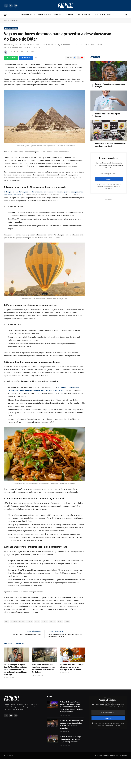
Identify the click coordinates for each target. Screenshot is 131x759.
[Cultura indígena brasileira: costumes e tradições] (108, 71)
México (37, 621)
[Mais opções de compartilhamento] (36, 58)
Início (5, 20)
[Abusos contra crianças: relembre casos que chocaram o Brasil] (108, 130)
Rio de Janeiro (44, 15)
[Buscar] (126, 14)
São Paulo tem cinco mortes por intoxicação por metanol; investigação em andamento (72, 667)
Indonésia (14, 621)
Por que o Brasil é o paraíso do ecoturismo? (27, 634)
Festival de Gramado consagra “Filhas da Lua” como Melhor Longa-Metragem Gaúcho (70, 739)
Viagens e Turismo (14, 20)
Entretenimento (84, 15)
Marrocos (29, 621)
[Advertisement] (108, 215)
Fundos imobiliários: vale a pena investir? (107, 115)
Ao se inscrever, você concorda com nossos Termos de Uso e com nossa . (110, 186)
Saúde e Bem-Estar (103, 15)
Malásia (21, 621)
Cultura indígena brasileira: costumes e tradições (110, 85)
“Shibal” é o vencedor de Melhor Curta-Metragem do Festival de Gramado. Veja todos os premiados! (71, 724)
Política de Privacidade (114, 725)
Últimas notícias (27, 15)
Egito (6, 621)
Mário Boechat (15, 52)
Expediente (123, 755)
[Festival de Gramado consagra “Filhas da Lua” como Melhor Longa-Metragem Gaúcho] (52, 739)
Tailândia (52, 621)
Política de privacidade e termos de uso (106, 755)
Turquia (60, 621)
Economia (69, 15)
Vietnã (67, 621)
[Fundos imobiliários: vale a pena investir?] (108, 100)
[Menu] (5, 14)
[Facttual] (65, 5)
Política (58, 15)
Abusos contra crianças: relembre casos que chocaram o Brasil (110, 145)
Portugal (44, 621)
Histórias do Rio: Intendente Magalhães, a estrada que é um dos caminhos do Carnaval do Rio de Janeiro (43, 668)
